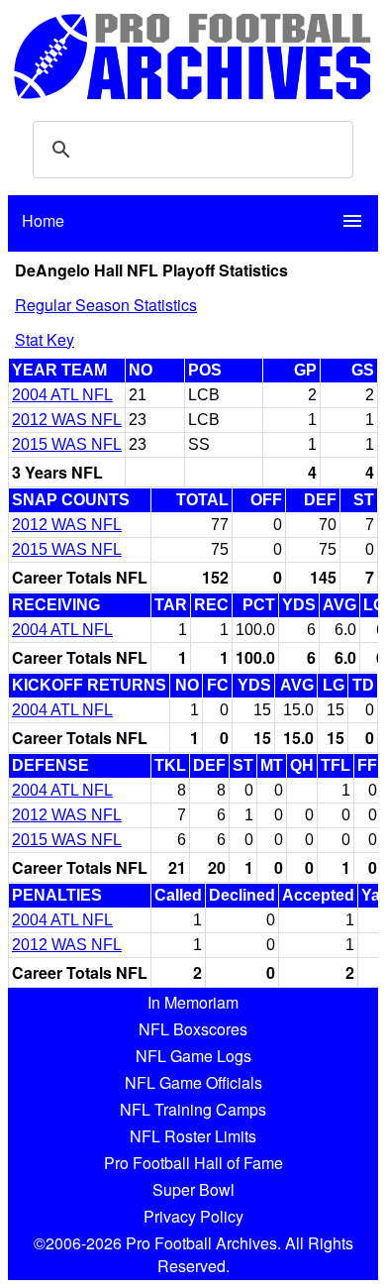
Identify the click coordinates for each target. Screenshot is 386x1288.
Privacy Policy (193, 1216)
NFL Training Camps (193, 1109)
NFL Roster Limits (193, 1136)
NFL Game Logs (193, 1055)
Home (43, 220)
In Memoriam (193, 1002)
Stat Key (44, 339)
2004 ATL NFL (62, 394)
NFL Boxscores (193, 1029)
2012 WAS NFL (67, 419)
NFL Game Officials (193, 1082)
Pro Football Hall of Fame (193, 1162)
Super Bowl (193, 1189)
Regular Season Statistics (106, 304)
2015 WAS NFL (67, 444)
